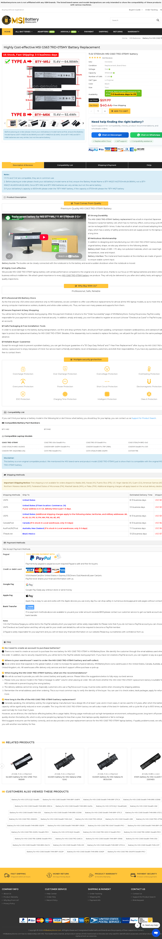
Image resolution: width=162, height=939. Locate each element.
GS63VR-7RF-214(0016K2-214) (13, 451)
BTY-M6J (5, 429)
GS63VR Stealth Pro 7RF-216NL (98, 447)
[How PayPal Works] (130, 920)
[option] (44, 87)
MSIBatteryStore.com (52, 930)
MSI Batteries (134, 38)
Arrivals (68, 31)
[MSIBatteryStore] (20, 20)
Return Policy (52, 900)
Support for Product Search (144, 418)
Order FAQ (51, 897)
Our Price (94, 105)
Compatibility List (65, 165)
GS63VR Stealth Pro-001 (138, 447)
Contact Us (137, 894)
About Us (7, 894)
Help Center (52, 894)
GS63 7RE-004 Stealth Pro (54, 442)
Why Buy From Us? (11, 900)
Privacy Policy (9, 903)
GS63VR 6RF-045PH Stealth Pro (57, 447)
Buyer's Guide (134, 10)
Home (7, 31)
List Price (94, 100)
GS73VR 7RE (133, 451)
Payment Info (95, 900)
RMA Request (138, 900)
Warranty (133, 31)
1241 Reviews (107, 58)
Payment (89, 31)
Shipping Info (95, 897)
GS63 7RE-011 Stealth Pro (96, 442)
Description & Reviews (23, 165)
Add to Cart (121, 111)
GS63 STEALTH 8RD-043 (138, 442)
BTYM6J (47, 429)
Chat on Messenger (112, 135)
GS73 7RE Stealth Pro (52, 451)
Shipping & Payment (107, 165)
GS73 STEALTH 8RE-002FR (96, 451)
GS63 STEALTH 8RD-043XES (13, 447)
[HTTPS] (146, 920)
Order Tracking (151, 10)
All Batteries (23, 31)
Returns (118, 31)
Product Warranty (11, 897)
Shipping (103, 31)
